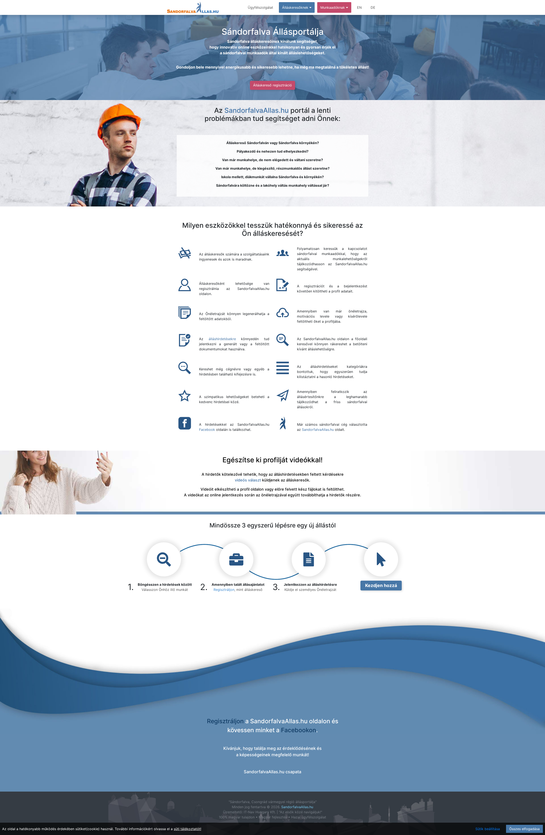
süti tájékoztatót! (187, 829)
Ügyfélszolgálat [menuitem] (260, 7)
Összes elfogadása (524, 829)
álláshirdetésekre (222, 339)
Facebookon (298, 730)
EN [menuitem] (359, 7)
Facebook (207, 429)
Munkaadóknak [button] (333, 7)
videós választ (248, 480)
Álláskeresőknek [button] (295, 7)
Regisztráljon (224, 589)
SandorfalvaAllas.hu (256, 110)
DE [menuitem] (373, 7)
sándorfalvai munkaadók (245, 53)
